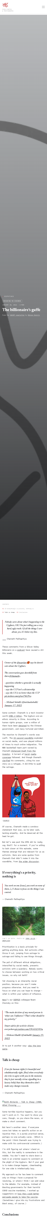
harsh (27, 754)
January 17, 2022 (13, 705)
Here (4, 999)
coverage (6, 757)
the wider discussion (29, 861)
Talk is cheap (10, 612)
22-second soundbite (23, 738)
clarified (6, 760)
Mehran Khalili (34, 315)
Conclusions (23, 612)
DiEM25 (16, 999)
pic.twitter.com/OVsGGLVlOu (29, 1029)
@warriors (22, 663)
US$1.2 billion (15, 716)
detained (22, 725)
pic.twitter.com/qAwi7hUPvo (17, 696)
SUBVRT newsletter (17, 315)
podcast (21, 650)
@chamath (14, 676)
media (33, 754)
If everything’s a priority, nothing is (19, 608)
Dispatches (8, 296)
